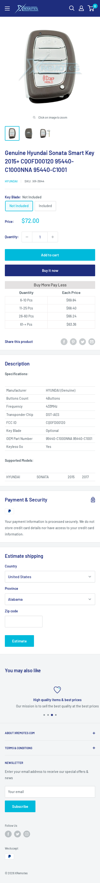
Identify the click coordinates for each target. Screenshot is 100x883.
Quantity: (12, 237)
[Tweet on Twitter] (82, 341)
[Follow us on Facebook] (8, 834)
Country (11, 566)
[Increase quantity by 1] (53, 237)
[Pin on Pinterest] (73, 341)
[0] (91, 8)
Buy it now (50, 270)
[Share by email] (91, 341)
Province (11, 588)
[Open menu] (7, 8)
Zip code (11, 611)
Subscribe (20, 806)
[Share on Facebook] (64, 341)
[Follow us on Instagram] (26, 834)
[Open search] (72, 8)
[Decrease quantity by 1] (27, 237)
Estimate (19, 641)
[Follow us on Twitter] (17, 834)
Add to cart (50, 255)
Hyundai (11, 181)
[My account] (81, 8)
